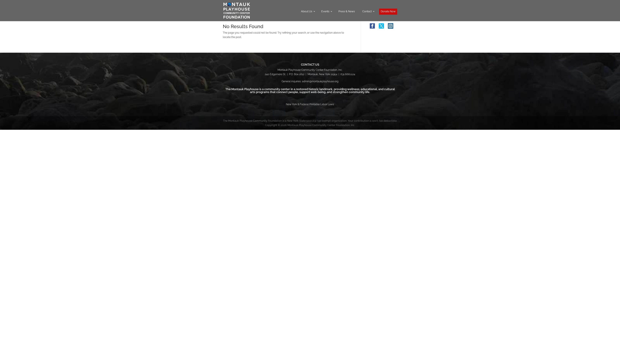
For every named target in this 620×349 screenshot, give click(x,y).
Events (325, 11)
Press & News (346, 11)
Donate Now (388, 11)
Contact (367, 11)
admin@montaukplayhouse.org (320, 81)
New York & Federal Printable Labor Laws (310, 104)
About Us (306, 11)
